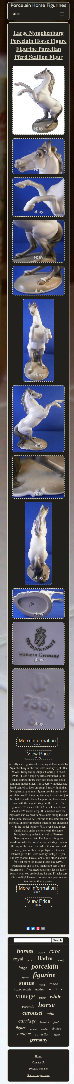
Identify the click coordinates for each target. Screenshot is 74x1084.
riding (60, 959)
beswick (44, 1022)
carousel (32, 1013)
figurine (44, 975)
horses (25, 950)
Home (38, 1056)
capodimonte (22, 989)
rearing (42, 984)
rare (54, 950)
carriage (27, 1020)
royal (18, 958)
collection (42, 1034)
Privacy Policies (38, 1069)
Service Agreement (38, 1075)
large (22, 968)
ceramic (28, 1006)
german (33, 1029)
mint (50, 1013)
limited (56, 1028)
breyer (31, 960)
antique (24, 1033)
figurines (25, 977)
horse (46, 1005)
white (55, 996)
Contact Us (38, 1062)
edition (39, 989)
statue (27, 983)
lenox (42, 997)
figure (20, 1027)
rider (57, 1034)
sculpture (56, 989)
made (54, 984)
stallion (44, 1029)
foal (56, 1022)
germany (38, 1039)
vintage (25, 995)
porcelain (44, 966)
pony (41, 952)
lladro (45, 958)
